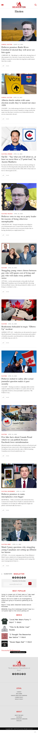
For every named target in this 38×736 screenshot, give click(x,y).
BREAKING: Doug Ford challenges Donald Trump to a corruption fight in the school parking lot (17, 610)
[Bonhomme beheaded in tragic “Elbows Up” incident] (19, 310)
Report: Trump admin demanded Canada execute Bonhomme (16, 605)
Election (9, 44)
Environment (11, 491)
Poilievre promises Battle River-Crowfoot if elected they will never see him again (18, 50)
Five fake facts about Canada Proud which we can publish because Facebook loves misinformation (16, 439)
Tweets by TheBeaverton (10, 650)
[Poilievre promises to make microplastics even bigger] (19, 476)
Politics (10, 213)
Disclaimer (19, 693)
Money (9, 544)
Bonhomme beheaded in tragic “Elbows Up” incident (18, 327)
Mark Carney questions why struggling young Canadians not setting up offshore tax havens (18, 549)
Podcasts (19, 720)
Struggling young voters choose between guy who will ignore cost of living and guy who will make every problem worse (18, 274)
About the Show (19, 715)
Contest (19, 691)
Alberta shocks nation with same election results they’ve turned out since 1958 (18, 103)
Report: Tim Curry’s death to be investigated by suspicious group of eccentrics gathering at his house (17, 600)
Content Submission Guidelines (19, 718)
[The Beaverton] (19, 5)
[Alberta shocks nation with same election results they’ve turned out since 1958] (19, 84)
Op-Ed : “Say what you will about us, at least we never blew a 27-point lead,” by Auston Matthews (18, 159)
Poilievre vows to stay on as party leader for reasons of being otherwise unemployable (18, 219)
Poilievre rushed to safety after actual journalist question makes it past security (17, 381)
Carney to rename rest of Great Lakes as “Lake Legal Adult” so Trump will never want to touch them (18, 595)
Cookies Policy (19, 697)
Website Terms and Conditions (19, 695)
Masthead (19, 717)
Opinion (10, 154)
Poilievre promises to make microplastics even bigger (13, 495)
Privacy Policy (19, 699)
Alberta (3, 44)
